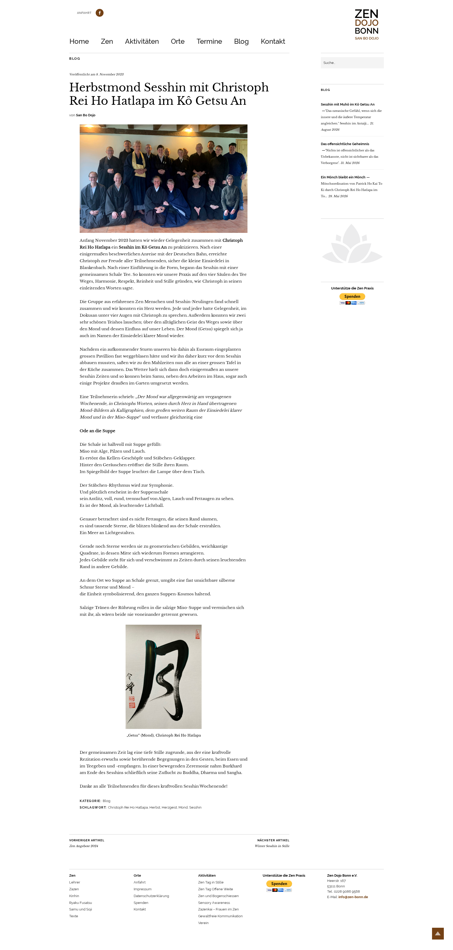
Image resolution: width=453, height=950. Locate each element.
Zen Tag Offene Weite (215, 889)
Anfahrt (84, 13)
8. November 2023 (109, 74)
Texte (73, 916)
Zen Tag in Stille (211, 882)
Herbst (154, 807)
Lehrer (74, 882)
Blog (241, 41)
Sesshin (195, 807)
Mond (183, 807)
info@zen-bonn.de (353, 897)
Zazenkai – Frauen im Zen (218, 909)
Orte (178, 41)
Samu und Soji (80, 909)
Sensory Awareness (214, 903)
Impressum (143, 889)
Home (79, 41)
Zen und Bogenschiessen (218, 896)
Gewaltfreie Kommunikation (220, 916)
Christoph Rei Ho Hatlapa (128, 807)
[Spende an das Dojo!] (352, 300)
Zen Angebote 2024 (86, 843)
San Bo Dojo (85, 115)
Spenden (141, 903)
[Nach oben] (438, 934)
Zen (107, 41)
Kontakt (273, 41)
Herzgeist (169, 807)
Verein (203, 923)
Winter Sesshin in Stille (272, 843)
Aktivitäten (142, 41)
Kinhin (74, 896)
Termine (209, 41)
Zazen (74, 889)
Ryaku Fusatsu (80, 903)
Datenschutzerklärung (151, 896)
